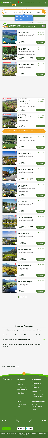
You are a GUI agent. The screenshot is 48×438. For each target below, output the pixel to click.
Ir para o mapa (13, 15)
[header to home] (6, 2)
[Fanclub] (14, 5)
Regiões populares (22, 389)
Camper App (20, 384)
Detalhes (40, 42)
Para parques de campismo (36, 384)
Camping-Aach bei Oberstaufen (24, 100)
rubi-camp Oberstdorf (25, 249)
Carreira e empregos (37, 406)
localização (41, 32)
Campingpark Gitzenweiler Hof (23, 48)
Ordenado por (30, 22)
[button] (8, 11)
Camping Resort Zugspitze (23, 185)
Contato (19, 406)
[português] (18, 2)
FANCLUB (19, 382)
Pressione (34, 409)
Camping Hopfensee (24, 153)
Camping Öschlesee (24, 265)
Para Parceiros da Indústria (37, 390)
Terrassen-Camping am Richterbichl (26, 116)
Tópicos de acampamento (21, 392)
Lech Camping (22, 201)
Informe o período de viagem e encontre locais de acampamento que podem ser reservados (24, 131)
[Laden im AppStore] (21, 428)
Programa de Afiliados (38, 394)
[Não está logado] (45, 2)
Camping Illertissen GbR (26, 137)
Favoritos (39, 2)
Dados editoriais (13, 433)
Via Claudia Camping (25, 217)
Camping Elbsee (23, 233)
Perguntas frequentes (22, 404)
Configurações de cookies (30, 433)
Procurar (3, 5)
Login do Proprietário (38, 396)
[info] (34, 26)
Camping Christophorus (26, 64)
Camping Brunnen (24, 32)
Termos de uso (4, 433)
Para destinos (35, 387)
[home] (7, 379)
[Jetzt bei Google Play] (29, 428)
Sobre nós (34, 404)
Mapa (8, 5)
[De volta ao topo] (24, 373)
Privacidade (21, 433)
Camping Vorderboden (25, 169)
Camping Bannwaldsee (25, 281)
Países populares (21, 387)
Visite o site (42, 34)
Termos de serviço (42, 433)
